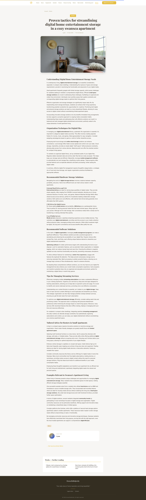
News (74, 2)
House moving (67, 2)
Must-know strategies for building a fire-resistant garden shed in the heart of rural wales (86, 466)
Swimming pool (89, 2)
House (60, 2)
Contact (77, 491)
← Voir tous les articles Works (55, 446)
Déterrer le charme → (109, 2)
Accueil (46, 11)
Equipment (48, 2)
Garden (55, 2)
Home (37, 2)
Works (96, 2)
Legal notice (70, 491)
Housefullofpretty (73, 481)
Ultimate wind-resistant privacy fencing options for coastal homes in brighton (56, 465)
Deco (42, 2)
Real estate (80, 2)
